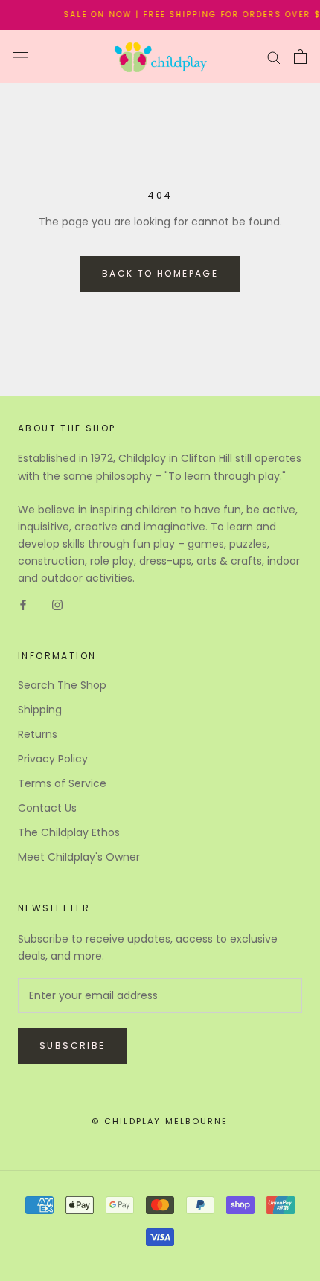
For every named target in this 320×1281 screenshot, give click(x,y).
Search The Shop (62, 685)
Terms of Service (62, 783)
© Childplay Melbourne (160, 1121)
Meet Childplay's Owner (79, 857)
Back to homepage (160, 273)
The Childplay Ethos (69, 832)
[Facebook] (23, 604)
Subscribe (72, 1045)
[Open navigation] (20, 56)
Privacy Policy (53, 758)
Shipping (40, 709)
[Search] (274, 57)
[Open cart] (300, 56)
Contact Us (47, 807)
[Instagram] (57, 604)
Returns (37, 734)
